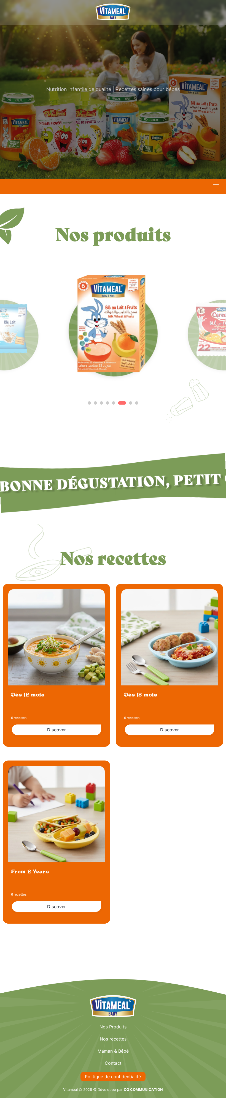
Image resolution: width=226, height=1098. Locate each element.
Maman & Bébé (113, 1051)
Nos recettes (113, 1039)
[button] (216, 185)
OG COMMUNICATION (143, 1089)
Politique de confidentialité (113, 1076)
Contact (113, 1063)
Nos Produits (113, 1027)
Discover (56, 729)
